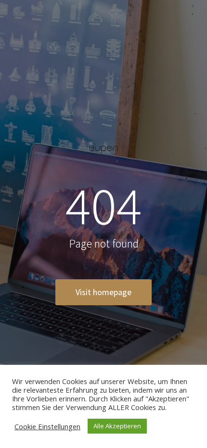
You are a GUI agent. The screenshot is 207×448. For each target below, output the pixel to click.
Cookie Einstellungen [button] (47, 426)
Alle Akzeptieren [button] (117, 426)
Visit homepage (103, 292)
